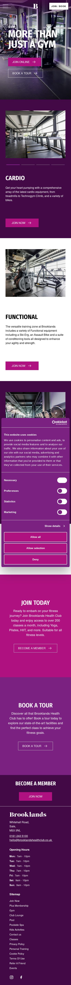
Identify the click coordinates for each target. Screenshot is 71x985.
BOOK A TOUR (31, 746)
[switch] (62, 491)
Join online (21, 62)
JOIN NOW (18, 223)
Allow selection (35, 548)
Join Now (35, 796)
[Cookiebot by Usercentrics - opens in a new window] (52, 423)
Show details (52, 525)
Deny (35, 559)
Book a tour (21, 73)
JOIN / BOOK (58, 6)
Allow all (35, 536)
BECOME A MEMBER (32, 648)
